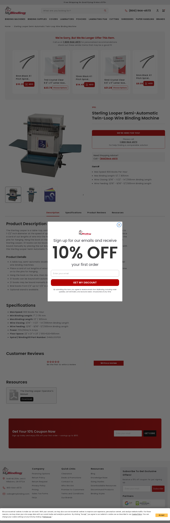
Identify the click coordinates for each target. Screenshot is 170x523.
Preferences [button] (47, 517)
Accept (162, 515)
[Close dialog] (119, 225)
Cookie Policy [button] (137, 514)
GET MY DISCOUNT (85, 282)
